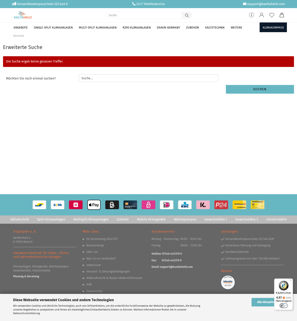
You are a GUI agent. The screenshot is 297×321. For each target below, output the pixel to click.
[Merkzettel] (272, 15)
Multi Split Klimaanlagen (98, 27)
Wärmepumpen (185, 219)
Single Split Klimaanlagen (53, 27)
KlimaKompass (273, 27)
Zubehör (192, 27)
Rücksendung (94, 245)
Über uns (92, 252)
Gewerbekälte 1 (215, 219)
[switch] (284, 305)
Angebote (21, 27)
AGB (89, 284)
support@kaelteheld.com (266, 4)
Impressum (93, 265)
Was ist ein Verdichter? (101, 258)
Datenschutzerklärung (26, 313)
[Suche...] (187, 15)
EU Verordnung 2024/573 (101, 239)
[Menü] (290, 281)
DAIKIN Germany (168, 27)
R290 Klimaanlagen (137, 27)
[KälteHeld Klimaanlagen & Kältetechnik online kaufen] (22, 15)
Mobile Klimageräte (151, 219)
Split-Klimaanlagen (51, 219)
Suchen (259, 89)
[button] (262, 15)
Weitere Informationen (267, 310)
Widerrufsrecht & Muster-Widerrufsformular (114, 278)
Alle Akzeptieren (267, 302)
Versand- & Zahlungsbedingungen (108, 271)
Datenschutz (94, 291)
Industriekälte (276, 219)
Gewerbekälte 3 (246, 219)
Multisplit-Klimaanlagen (91, 219)
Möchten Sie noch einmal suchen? (31, 78)
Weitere (236, 27)
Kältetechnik (215, 27)
